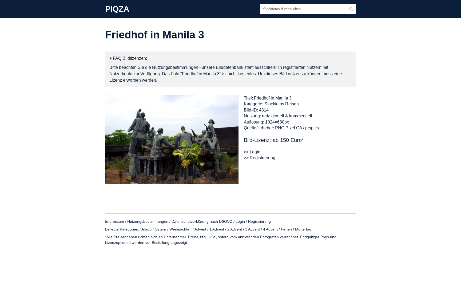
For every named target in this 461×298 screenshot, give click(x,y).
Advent (200, 229)
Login (240, 221)
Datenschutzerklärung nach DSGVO (202, 221)
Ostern (160, 229)
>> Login (252, 152)
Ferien (286, 229)
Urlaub (146, 229)
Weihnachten (180, 229)
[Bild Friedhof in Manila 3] (172, 139)
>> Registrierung (259, 158)
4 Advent (270, 229)
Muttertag (303, 229)
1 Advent (216, 229)
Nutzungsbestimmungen (147, 221)
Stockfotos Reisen (281, 104)
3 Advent (252, 229)
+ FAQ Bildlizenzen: (128, 58)
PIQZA (117, 9)
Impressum (114, 221)
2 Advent (234, 229)
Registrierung (259, 221)
